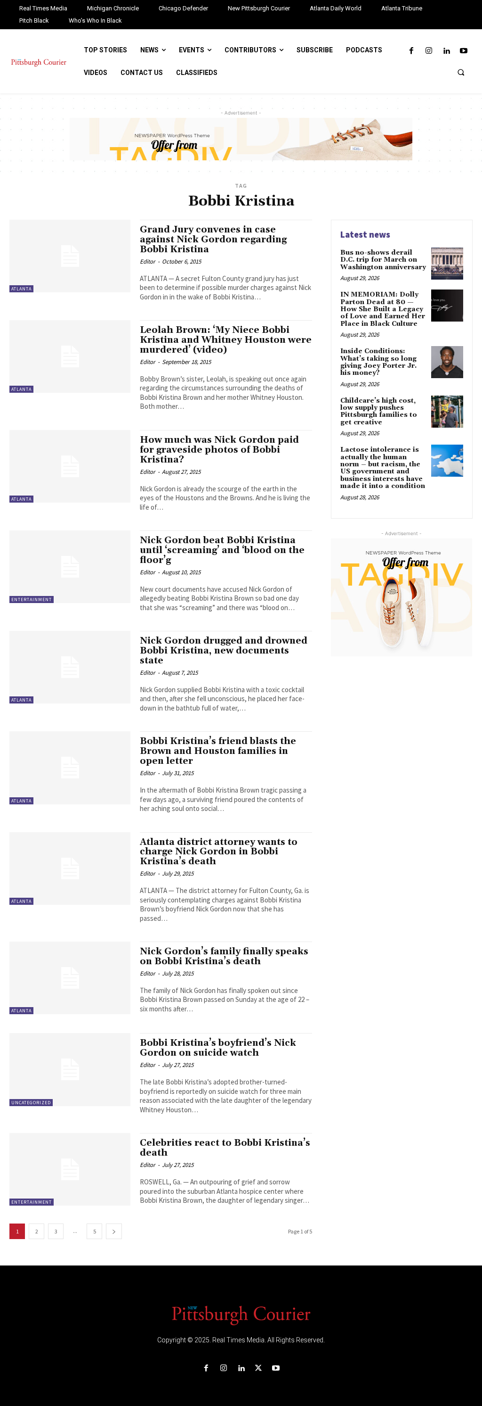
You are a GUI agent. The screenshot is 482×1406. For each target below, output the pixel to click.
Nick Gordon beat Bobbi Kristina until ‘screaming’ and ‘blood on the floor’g (222, 550)
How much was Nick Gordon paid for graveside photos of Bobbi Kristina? (219, 449)
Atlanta (21, 289)
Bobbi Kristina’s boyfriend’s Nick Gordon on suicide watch (218, 1048)
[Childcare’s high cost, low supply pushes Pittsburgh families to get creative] (447, 412)
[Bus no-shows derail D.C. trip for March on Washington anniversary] (447, 264)
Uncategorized (31, 1103)
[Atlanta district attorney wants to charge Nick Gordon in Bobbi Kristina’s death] (69, 868)
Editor (147, 261)
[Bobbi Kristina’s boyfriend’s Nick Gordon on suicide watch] (69, 1069)
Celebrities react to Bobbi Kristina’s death (225, 1147)
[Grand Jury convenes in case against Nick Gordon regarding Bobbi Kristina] (69, 256)
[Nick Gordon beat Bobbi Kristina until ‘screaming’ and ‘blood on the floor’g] (69, 566)
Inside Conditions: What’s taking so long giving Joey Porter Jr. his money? (378, 362)
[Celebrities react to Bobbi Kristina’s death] (69, 1169)
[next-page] (114, 1231)
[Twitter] (258, 1368)
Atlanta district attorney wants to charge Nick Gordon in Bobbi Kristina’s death (218, 852)
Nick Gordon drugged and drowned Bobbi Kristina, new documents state (223, 650)
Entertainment (31, 599)
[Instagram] (428, 51)
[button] (461, 72)
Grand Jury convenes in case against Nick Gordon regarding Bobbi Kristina (213, 239)
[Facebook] (411, 51)
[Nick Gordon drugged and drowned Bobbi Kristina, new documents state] (69, 667)
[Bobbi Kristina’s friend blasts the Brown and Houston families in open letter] (69, 767)
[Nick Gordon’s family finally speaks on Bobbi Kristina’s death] (69, 978)
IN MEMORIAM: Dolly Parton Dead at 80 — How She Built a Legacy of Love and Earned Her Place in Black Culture (382, 309)
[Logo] (241, 1314)
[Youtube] (464, 51)
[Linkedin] (446, 51)
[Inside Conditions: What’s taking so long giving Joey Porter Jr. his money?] (447, 362)
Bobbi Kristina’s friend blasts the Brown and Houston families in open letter (218, 751)
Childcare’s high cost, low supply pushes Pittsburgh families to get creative (378, 412)
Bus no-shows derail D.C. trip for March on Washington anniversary (383, 260)
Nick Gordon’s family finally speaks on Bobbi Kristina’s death (224, 956)
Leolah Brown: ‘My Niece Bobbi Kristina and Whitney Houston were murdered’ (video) (226, 340)
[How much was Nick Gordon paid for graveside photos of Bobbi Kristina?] (69, 466)
